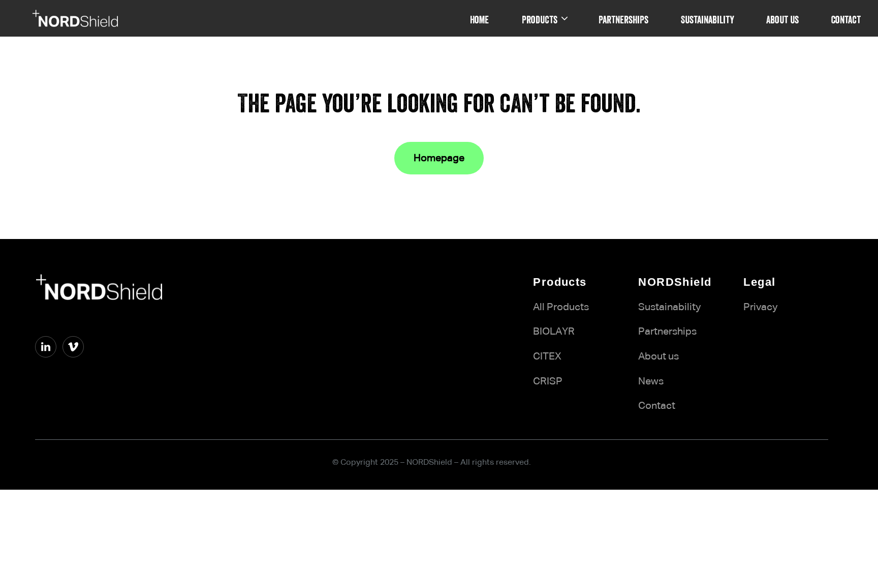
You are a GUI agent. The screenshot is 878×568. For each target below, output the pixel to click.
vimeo (49, 366)
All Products (561, 307)
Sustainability (669, 307)
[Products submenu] (564, 18)
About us (658, 356)
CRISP (547, 381)
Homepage (439, 158)
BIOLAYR (554, 331)
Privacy (760, 307)
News (651, 381)
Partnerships (667, 331)
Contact (656, 406)
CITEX (547, 356)
